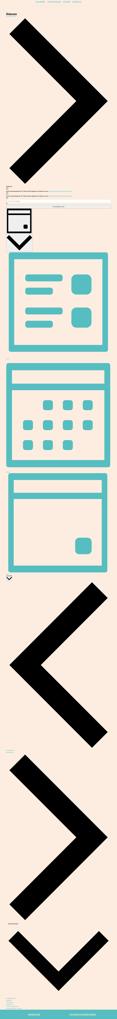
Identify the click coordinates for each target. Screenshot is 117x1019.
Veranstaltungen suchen (58, 206)
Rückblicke (77, 2)
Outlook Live (9, 1004)
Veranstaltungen (54, 2)
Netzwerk (66, 2)
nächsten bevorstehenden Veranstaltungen (60, 191)
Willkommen (40, 2)
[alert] (58, 190)
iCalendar (9, 1000)
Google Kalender (10, 998)
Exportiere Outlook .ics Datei (14, 1008)
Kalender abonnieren (13, 923)
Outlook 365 (9, 1002)
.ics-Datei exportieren (12, 1006)
